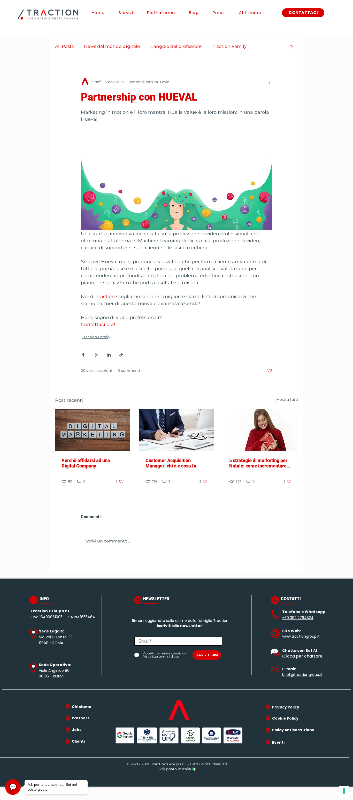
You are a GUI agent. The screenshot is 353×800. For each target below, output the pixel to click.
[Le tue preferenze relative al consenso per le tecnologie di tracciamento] (344, 791)
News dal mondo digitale (112, 46)
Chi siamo (81, 706)
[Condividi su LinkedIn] (108, 354)
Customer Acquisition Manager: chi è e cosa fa (170, 463)
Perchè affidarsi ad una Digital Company (86, 463)
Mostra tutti (287, 399)
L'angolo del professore (176, 46)
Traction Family (229, 46)
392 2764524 (301, 617)
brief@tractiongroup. (301, 674)
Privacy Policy (285, 707)
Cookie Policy (285, 718)
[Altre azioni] (269, 82)
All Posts (64, 46)
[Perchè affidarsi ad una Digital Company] (92, 430)
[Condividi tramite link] (121, 354)
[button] (291, 46)
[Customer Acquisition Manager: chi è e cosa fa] (176, 430)
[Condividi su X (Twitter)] (96, 354)
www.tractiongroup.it (301, 636)
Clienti (78, 741)
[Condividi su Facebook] (83, 354)
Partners (80, 718)
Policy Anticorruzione (293, 730)
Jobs (76, 729)
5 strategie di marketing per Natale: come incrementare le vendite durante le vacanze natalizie (259, 463)
